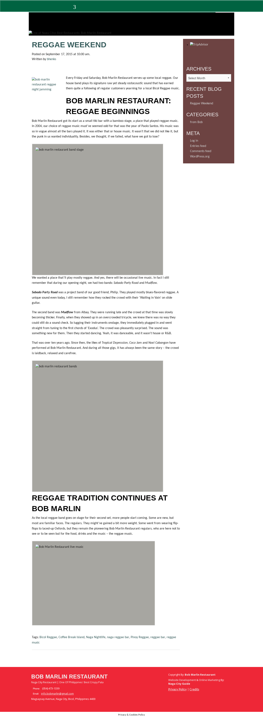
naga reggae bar (118, 637)
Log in (194, 140)
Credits (194, 689)
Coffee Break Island (71, 637)
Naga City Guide (179, 683)
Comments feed (200, 151)
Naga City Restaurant (44, 682)
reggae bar (157, 637)
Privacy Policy (177, 689)
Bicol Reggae (48, 637)
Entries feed (198, 146)
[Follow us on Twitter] (45, 8)
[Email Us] (56, 8)
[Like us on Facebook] (34, 8)
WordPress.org (200, 156)
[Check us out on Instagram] (67, 8)
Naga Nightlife (95, 637)
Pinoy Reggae (140, 637)
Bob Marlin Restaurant (69, 677)
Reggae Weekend (69, 45)
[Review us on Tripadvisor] (77, 8)
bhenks (51, 59)
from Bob (196, 122)
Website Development (182, 680)
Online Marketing (209, 680)
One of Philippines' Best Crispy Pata (81, 682)
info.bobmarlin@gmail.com (57, 693)
